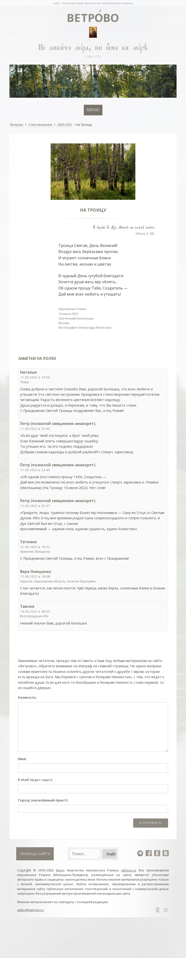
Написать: (27, 697)
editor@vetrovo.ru (30, 910)
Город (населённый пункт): (43, 800)
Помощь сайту (35, 853)
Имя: (22, 759)
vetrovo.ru (128, 870)
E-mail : (35, 779)
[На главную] (93, 3)
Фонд (60, 870)
